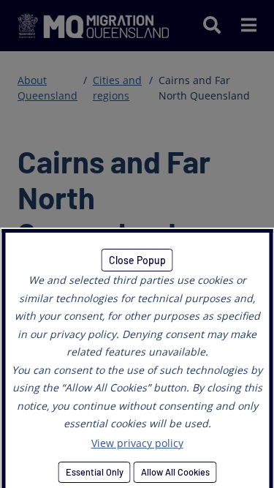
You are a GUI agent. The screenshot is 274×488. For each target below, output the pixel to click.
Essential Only (94, 472)
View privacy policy (137, 443)
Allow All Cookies (174, 472)
